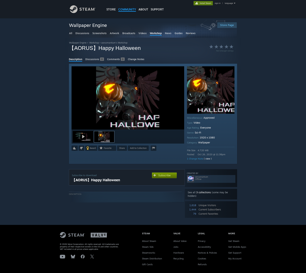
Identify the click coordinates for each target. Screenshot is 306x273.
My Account (235, 258)
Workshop (94, 42)
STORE (111, 9)
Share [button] (122, 148)
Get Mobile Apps (237, 246)
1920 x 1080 (207, 137)
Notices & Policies (207, 252)
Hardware (178, 252)
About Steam (149, 241)
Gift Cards (147, 264)
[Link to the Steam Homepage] (82, 12)
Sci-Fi (198, 132)
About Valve (179, 241)
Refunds (202, 264)
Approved (208, 117)
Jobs (175, 246)
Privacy (201, 241)
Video (197, 122)
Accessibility (204, 246)
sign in (217, 3)
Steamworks (148, 252)
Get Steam (233, 241)
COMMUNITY (127, 9)
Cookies (202, 258)
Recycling (178, 258)
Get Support (234, 252)
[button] (83, 137)
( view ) (208, 158)
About (143, 9)
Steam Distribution (152, 258)
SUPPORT (157, 9)
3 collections (203, 192)
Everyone (205, 127)
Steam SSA (148, 246)
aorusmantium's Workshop (114, 42)
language (229, 3)
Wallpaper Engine (77, 42)
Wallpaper (204, 142)
